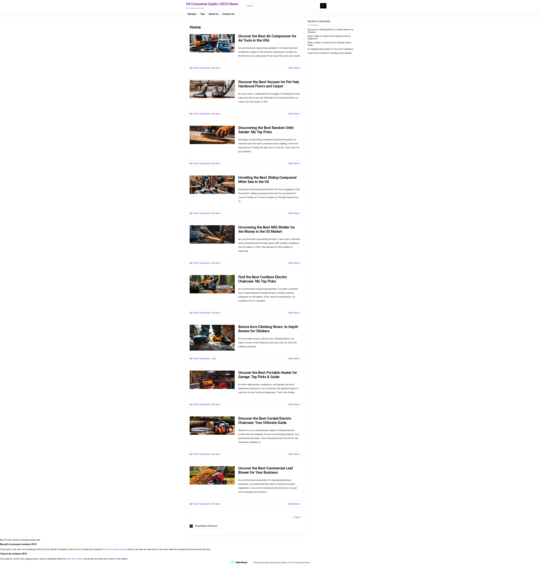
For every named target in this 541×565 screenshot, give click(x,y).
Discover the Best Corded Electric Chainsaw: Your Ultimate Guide (264, 420)
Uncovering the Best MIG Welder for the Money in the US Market (266, 229)
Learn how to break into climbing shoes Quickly (330, 53)
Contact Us (228, 14)
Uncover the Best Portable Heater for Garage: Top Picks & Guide (267, 375)
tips (214, 358)
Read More (293, 68)
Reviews (192, 14)
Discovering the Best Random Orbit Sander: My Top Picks (266, 130)
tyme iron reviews (74, 559)
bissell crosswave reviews (114, 549)
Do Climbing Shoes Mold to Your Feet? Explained (330, 49)
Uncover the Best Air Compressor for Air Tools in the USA (267, 38)
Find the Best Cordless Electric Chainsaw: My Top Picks (262, 279)
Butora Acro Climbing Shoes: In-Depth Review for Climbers (268, 329)
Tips (202, 14)
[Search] (323, 5)
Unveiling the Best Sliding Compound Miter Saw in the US (267, 180)
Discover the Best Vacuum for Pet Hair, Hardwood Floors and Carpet (269, 84)
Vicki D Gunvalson (201, 68)
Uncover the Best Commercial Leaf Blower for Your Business (265, 470)
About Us (214, 14)
